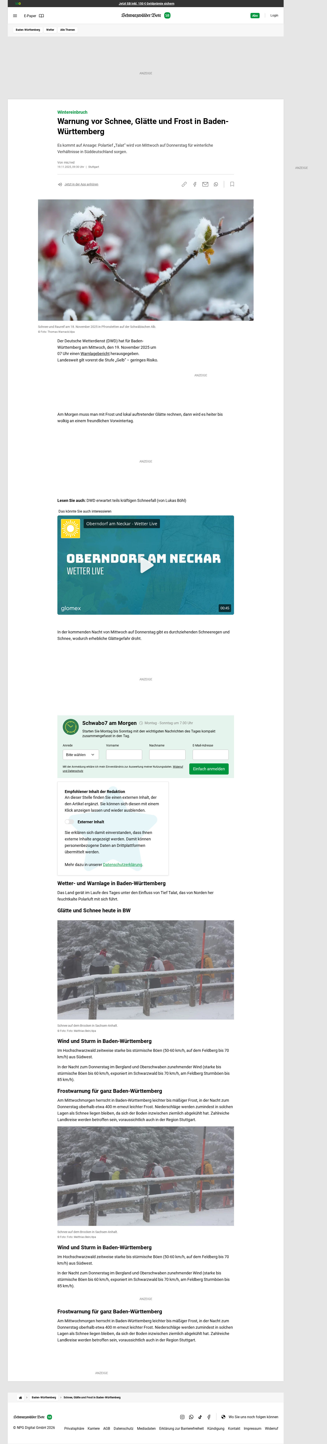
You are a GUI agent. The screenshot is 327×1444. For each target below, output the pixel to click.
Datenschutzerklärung (122, 864)
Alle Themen (67, 29)
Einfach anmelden (209, 769)
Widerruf (271, 1428)
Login (274, 15)
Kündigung (215, 1428)
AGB (106, 1428)
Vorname (112, 745)
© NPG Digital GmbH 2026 (34, 1428)
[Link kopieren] (184, 184)
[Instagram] (182, 1416)
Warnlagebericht (95, 353)
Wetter (50, 29)
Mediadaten (146, 1428)
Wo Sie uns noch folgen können (253, 1417)
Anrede (68, 745)
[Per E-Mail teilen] (205, 184)
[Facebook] (209, 1416)
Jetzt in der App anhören (81, 184)
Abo (255, 15)
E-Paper (30, 16)
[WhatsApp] (191, 1416)
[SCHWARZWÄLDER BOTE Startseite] (146, 15)
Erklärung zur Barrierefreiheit (181, 1428)
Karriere (94, 1428)
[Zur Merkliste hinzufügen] (231, 184)
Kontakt (234, 1428)
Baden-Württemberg (28, 29)
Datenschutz (123, 1428)
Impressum (252, 1428)
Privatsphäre (74, 1428)
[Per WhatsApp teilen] (216, 184)
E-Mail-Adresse (203, 745)
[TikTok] (200, 1416)
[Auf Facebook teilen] (194, 184)
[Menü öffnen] (15, 15)
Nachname (156, 745)
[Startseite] (20, 1397)
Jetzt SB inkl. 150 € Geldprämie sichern (146, 3)
